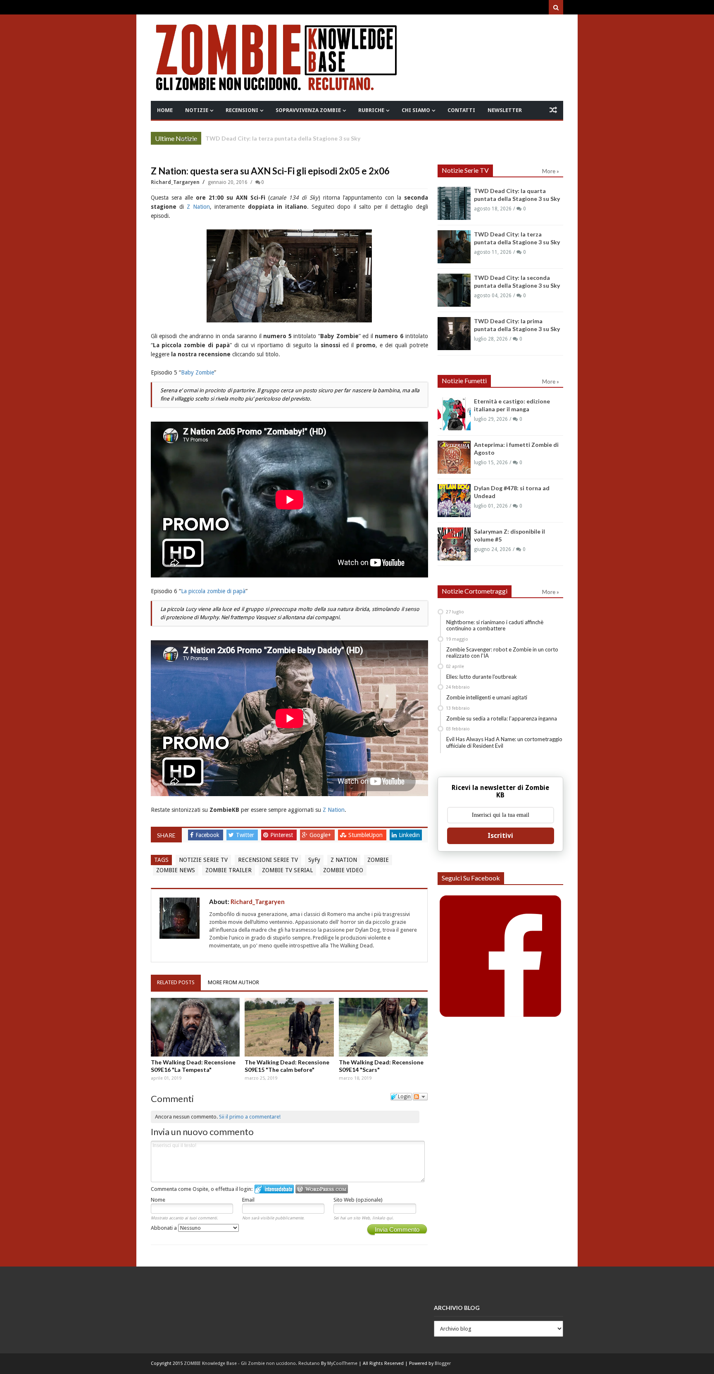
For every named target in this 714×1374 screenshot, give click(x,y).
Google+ (321, 835)
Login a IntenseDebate (274, 1189)
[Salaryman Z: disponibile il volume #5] (454, 544)
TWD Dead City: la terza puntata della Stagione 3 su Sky (282, 138)
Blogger (443, 1363)
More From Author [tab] (233, 982)
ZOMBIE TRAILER (228, 870)
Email (248, 1200)
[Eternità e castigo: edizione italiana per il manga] (454, 413)
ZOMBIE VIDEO (343, 870)
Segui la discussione (420, 1096)
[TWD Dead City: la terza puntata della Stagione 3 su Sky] (454, 246)
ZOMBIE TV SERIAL (287, 870)
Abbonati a (164, 1228)
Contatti (461, 110)
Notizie (196, 110)
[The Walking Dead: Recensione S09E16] (195, 1027)
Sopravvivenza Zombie (308, 110)
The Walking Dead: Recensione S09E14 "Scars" (381, 1066)
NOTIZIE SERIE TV (203, 859)
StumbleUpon (366, 835)
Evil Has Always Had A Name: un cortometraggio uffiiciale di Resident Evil (504, 742)
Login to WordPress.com (321, 1189)
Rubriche (371, 110)
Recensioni (242, 110)
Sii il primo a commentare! (250, 1117)
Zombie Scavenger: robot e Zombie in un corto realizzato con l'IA (502, 652)
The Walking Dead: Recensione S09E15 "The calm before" (287, 1066)
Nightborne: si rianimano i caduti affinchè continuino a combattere (494, 625)
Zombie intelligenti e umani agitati (486, 697)
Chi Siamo (416, 110)
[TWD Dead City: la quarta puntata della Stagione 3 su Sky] (454, 203)
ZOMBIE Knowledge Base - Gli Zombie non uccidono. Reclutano (252, 1363)
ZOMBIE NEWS (175, 870)
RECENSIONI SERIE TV (268, 859)
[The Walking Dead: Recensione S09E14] (383, 1027)
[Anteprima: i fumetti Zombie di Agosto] (454, 457)
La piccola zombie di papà (213, 591)
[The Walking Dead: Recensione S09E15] (289, 1027)
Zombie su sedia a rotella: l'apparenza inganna (501, 718)
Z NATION (344, 859)
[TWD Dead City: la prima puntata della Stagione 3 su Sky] (454, 333)
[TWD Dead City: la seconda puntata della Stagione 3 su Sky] (454, 290)
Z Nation (198, 206)
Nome (158, 1200)
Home (165, 110)
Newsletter (505, 110)
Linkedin (409, 835)
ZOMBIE (378, 859)
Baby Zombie (197, 372)
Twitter (246, 835)
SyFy (314, 859)
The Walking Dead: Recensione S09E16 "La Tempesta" (193, 1066)
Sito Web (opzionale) (358, 1200)
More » (188, 139)
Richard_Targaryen (176, 182)
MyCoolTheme (342, 1363)
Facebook (208, 835)
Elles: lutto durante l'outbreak (481, 676)
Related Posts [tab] (176, 982)
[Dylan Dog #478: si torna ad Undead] (454, 500)
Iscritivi (500, 836)
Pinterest (282, 835)
